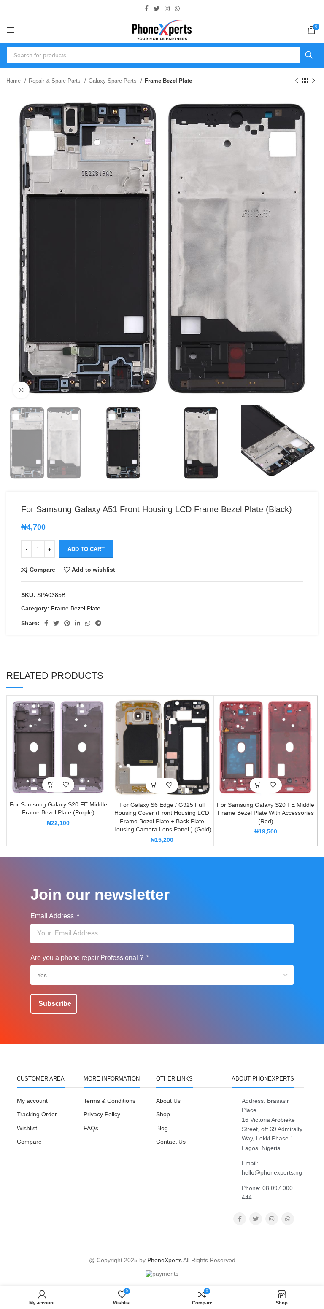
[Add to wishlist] (65, 784)
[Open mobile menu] (10, 30)
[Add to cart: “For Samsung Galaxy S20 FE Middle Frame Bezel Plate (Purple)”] (50, 784)
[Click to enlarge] (21, 390)
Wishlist (27, 1128)
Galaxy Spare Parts (113, 81)
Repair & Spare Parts (55, 81)
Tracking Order (37, 1114)
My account (32, 1100)
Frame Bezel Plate (168, 81)
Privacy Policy (102, 1114)
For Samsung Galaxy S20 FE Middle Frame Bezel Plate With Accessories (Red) (265, 813)
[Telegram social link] (98, 623)
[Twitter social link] (156, 8)
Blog (162, 1128)
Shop (163, 1114)
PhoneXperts (164, 1260)
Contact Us (171, 1141)
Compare (29, 1141)
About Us (168, 1100)
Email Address (53, 915)
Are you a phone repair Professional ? (87, 957)
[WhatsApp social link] (177, 8)
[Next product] (313, 81)
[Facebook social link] (146, 8)
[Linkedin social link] (78, 623)
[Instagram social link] (167, 8)
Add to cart (86, 549)
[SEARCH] (309, 55)
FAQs (91, 1128)
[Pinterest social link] (67, 623)
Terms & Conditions (109, 1100)
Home (14, 81)
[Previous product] (296, 81)
